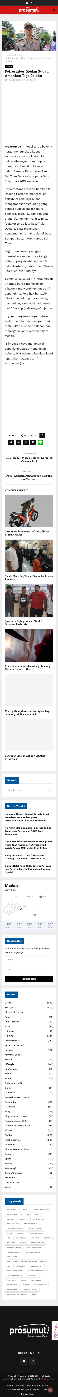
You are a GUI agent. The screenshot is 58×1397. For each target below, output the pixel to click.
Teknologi (10, 1168)
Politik (8, 1135)
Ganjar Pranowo (15, 1228)
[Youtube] (23, 1361)
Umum (8, 1182)
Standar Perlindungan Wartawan (23, 1390)
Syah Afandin (40, 1285)
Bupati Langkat (34, 1214)
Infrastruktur (12, 1040)
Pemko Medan (13, 1252)
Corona (10, 1219)
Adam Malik (12, 1210)
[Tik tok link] (31, 3)
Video (8, 1187)
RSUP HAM (11, 1280)
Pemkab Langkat (34, 1247)
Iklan (45, 1390)
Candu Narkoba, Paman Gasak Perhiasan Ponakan (29, 578)
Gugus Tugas (34, 1228)
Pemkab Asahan (14, 1247)
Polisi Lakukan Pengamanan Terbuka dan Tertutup (29, 477)
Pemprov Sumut (32, 1252)
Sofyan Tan (12, 1285)
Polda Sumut (36, 1266)
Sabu (23, 1280)
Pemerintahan (13, 1097)
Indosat (21, 1233)
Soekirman (36, 1280)
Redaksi (20, 1385)
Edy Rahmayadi (30, 1224)
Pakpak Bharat (38, 1242)
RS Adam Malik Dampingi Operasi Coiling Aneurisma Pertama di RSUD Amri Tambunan (28, 831)
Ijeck (9, 1233)
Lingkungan (11, 1069)
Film (7, 1017)
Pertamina (12, 1257)
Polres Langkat (14, 1271)
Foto (7, 1026)
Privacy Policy (27, 1394)
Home (10, 1385)
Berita (8, 1002)
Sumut (26, 1285)
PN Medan (20, 1266)
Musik (8, 1078)
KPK (8, 1238)
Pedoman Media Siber (37, 1385)
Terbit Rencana (30, 1289)
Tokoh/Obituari (13, 1173)
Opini (8, 1088)
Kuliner (9, 1059)
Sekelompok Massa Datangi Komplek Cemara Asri (29, 459)
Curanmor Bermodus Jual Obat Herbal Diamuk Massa (27, 533)
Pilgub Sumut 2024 (16, 1116)
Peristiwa (10, 1106)
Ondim (23, 1242)
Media (8, 1073)
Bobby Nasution (41, 1210)
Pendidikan (11, 1102)
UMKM (33, 1294)
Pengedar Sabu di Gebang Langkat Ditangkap (25, 757)
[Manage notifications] (50, 1389)
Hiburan (9, 1031)
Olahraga (10, 1083)
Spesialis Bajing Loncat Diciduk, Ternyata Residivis (24, 623)
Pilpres (8, 1130)
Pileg (7, 1111)
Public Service (13, 1140)
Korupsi (9, 1050)
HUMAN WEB (48, 1379)
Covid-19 (23, 1219)
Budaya (9, 1007)
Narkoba (11, 1242)
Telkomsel (12, 1289)
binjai (25, 1210)
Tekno (8, 1163)
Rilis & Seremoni (14, 1149)
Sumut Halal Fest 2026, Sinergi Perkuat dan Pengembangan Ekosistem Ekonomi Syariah (28, 869)
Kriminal (9, 66)
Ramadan (10, 1144)
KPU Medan (20, 1238)
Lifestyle (9, 1064)
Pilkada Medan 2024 (16, 1121)
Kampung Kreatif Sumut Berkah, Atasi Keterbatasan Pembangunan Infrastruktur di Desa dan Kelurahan (27, 817)
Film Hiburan (12, 1021)
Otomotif (10, 1092)
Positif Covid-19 (14, 1275)
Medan (47, 1238)
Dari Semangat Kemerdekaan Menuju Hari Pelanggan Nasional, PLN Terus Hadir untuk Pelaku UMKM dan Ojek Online (29, 844)
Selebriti (9, 1154)
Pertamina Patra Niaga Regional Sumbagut (27, 1261)
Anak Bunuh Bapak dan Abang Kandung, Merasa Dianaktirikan (28, 667)
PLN (8, 1266)
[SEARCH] (49, 790)
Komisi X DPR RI (36, 1233)
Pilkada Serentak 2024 (17, 1125)
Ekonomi (10, 1012)
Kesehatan (10, 1045)
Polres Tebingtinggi (37, 1271)
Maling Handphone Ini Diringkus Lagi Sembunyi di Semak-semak (27, 712)
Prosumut (32, 1275)
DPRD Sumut (13, 1224)
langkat (35, 1238)
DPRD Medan (38, 1219)
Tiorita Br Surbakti (16, 1294)
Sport (8, 1158)
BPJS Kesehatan (14, 1214)
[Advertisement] (29, 115)
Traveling (10, 1177)
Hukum (9, 1035)
